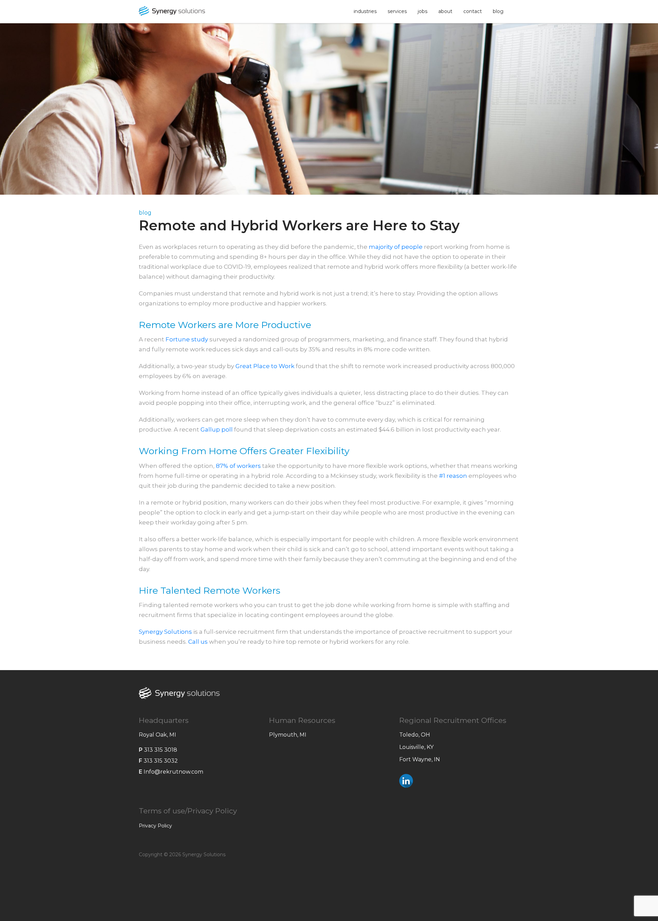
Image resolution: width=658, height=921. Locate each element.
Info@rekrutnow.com (173, 771)
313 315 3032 (161, 761)
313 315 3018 (160, 750)
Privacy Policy (155, 826)
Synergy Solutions (165, 631)
